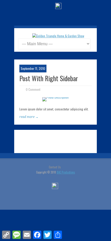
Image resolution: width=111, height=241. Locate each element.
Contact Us (55, 167)
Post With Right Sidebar (48, 78)
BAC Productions (66, 172)
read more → (28, 117)
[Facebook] (58, 6)
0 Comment (33, 89)
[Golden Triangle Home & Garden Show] (58, 36)
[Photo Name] (55, 99)
